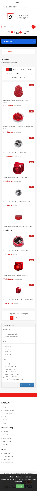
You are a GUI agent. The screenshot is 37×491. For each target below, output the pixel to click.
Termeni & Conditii (9, 413)
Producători (7, 453)
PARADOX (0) (9, 351)
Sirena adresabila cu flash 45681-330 (15, 251)
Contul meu (25, 7)
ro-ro (18, 2)
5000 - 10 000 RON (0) (11, 372)
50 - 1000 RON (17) (10, 366)
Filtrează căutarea (27, 385)
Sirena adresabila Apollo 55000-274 (15, 177)
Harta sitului (7, 438)
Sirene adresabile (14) (12, 334)
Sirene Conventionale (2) (12, 337)
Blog (4, 423)
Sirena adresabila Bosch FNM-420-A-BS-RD (17, 226)
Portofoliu (6, 420)
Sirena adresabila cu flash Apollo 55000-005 (18, 300)
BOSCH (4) (8, 349)
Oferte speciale (8, 456)
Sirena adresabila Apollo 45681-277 (14, 153)
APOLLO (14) (8, 346)
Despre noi (6, 407)
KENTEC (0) (8, 354)
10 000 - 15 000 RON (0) (12, 374)
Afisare (14, 78)
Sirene (10, 51)
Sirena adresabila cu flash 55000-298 (15, 275)
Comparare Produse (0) (9, 62)
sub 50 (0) (8, 364)
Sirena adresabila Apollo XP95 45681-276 (16, 202)
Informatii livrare (8, 410)
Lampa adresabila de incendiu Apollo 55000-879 (18, 127)
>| (25, 318)
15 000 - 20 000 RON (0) (12, 377)
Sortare (9, 73)
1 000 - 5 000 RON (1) (11, 369)
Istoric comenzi (8, 441)
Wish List (5, 444)
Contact (5, 432)
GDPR (4, 417)
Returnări (6, 435)
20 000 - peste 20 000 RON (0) (14, 379)
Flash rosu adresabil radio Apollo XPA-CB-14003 (17, 101)
